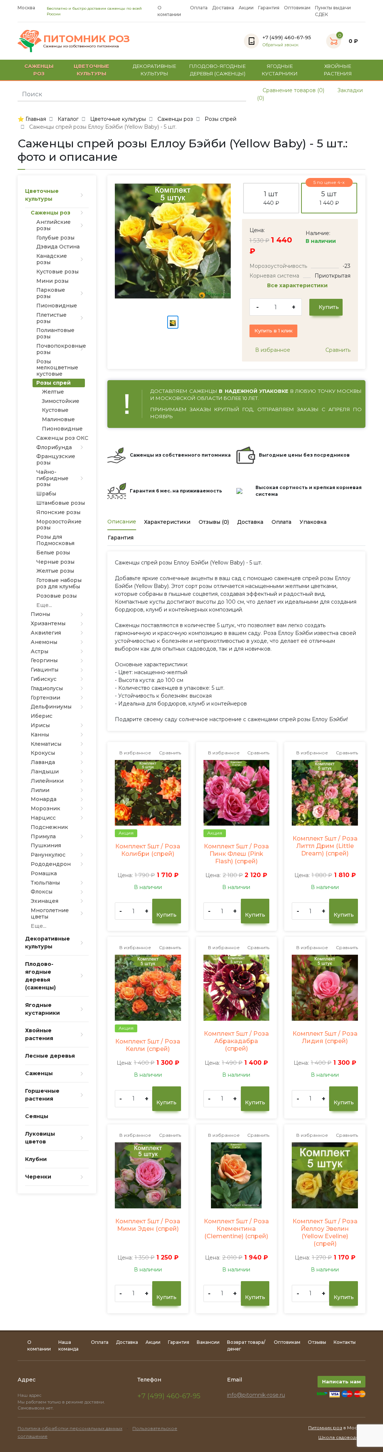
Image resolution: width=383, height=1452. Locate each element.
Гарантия (268, 7)
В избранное (272, 350)
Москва (26, 7)
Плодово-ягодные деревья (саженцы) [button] (217, 69)
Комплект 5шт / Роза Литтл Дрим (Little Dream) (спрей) (325, 846)
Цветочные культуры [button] (91, 69)
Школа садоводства (341, 1437)
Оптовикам (297, 7)
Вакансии (208, 1342)
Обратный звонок (280, 45)
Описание (121, 521)
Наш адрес (30, 1395)
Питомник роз (325, 1427)
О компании (169, 11)
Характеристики (167, 522)
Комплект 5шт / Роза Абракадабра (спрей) (236, 1041)
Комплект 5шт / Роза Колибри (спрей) (147, 850)
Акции (246, 7)
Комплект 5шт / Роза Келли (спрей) (147, 1045)
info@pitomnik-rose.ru (256, 1395)
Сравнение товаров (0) (292, 90)
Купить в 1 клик (273, 331)
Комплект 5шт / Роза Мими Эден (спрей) (147, 1225)
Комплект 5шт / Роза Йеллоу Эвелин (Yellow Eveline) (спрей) (325, 1232)
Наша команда (68, 1345)
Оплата (199, 7)
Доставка (223, 7)
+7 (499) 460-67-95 (168, 1396)
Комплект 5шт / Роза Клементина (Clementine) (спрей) (236, 1229)
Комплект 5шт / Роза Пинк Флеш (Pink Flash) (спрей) (236, 854)
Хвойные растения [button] (338, 69)
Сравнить (337, 350)
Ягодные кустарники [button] (280, 69)
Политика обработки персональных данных (70, 1428)
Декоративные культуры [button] (154, 69)
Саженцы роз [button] (38, 69)
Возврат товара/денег (246, 1345)
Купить (328, 307)
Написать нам (341, 1381)
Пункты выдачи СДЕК (333, 11)
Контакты (345, 1342)
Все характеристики (298, 285)
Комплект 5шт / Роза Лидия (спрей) (325, 1037)
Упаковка (313, 522)
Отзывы (317, 1342)
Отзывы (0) (214, 522)
